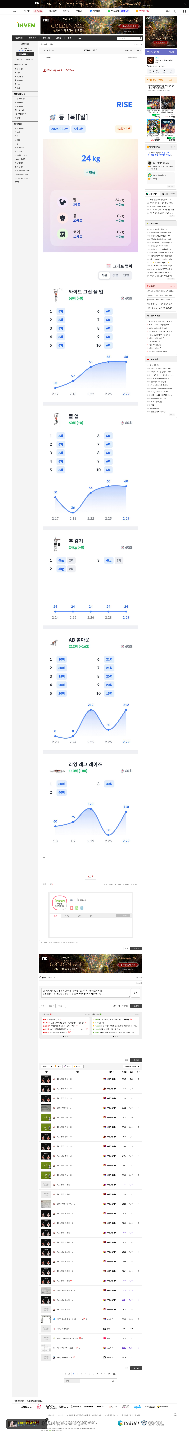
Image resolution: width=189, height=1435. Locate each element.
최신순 (56, 977)
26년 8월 (62, 1108)
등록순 (50, 977)
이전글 (60, 1006)
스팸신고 (126, 884)
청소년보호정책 (96, 1415)
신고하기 (118, 884)
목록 (130, 57)
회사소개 (51, 1415)
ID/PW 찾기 (29, 59)
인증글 (58, 1066)
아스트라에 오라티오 (22, 178)
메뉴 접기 (123, 915)
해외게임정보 (20, 147)
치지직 (17, 132)
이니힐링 (77, 908)
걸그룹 (17, 140)
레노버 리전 (19, 163)
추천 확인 (134, 884)
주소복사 (44, 942)
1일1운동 (19, 76)
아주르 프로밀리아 (21, 174)
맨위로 (125, 1006)
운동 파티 (25, 44)
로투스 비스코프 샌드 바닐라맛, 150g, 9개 (161, 291)
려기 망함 (63, 1329)
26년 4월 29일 (64, 1204)
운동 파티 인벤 (137, 44)
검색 (113, 1380)
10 (109, 1374)
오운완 (63, 1185)
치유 (108, 1338)
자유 (17, 73)
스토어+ (172, 80)
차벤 (16, 136)
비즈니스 (60, 1415)
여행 (16, 144)
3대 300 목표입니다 (66, 1348)
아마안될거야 (111, 1079)
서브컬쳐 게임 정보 (22, 155)
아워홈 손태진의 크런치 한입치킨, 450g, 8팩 (161, 304)
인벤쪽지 (72, 908)
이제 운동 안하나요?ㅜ (67, 1338)
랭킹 (79, 916)
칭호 (91, 916)
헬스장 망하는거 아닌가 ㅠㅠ (70, 1319)
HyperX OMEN (20, 159)
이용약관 (70, 1415)
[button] (63, 1036)
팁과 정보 (19, 80)
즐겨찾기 (79, 1066)
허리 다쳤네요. (65, 1357)
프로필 (67, 916)
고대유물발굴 (48, 50)
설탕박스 (110, 1357)
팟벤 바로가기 (20, 128)
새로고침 (139, 977)
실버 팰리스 (19, 167)
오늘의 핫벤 (19, 102)
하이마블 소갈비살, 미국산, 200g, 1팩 (159, 308)
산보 (62, 1117)
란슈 (108, 1329)
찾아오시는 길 (126, 1415)
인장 (55, 916)
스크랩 (111, 884)
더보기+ (87, 1014)
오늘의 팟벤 (19, 106)
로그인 (168, 11)
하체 (62, 1089)
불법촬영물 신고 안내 (111, 1415)
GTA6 (17, 182)
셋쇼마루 (110, 1319)
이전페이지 (115, 1006)
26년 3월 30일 (64, 1290)
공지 (17, 88)
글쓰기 (136, 1060)
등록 (135, 993)
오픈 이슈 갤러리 (21, 98)
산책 (62, 1127)
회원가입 (19, 59)
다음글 (49, 1006)
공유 (105, 884)
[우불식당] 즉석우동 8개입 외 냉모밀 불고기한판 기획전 (161, 299)
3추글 (69, 1066)
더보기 (82, 908)
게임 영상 (18, 151)
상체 (62, 1079)
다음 (113, 1374)
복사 (51, 44)
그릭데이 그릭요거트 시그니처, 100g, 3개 (161, 295)
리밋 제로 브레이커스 (22, 170)
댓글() (135, 57)
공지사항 (137, 1415)
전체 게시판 (19, 69)
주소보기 (44, 44)
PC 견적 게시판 (20, 114)
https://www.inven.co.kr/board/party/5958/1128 (63, 942)
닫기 (46, 1419)
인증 (17, 84)
